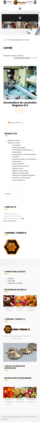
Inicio (5, 40)
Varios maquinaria (18, 180)
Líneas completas (18, 164)
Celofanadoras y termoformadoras (24, 154)
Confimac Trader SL (16, 232)
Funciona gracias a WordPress (12, 417)
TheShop (5, 419)
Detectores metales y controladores (24, 159)
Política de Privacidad (15, 283)
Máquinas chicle (17, 168)
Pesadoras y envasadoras (21, 178)
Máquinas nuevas (14, 140)
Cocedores (16, 157)
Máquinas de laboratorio (20, 173)
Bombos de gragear (19, 147)
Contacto (11, 278)
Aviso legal (11, 281)
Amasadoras (16, 145)
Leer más (20, 110)
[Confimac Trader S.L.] (20, 2)
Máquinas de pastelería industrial (23, 175)
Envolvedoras (17, 161)
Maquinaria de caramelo (20, 166)
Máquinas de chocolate (20, 171)
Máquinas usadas (14, 143)
